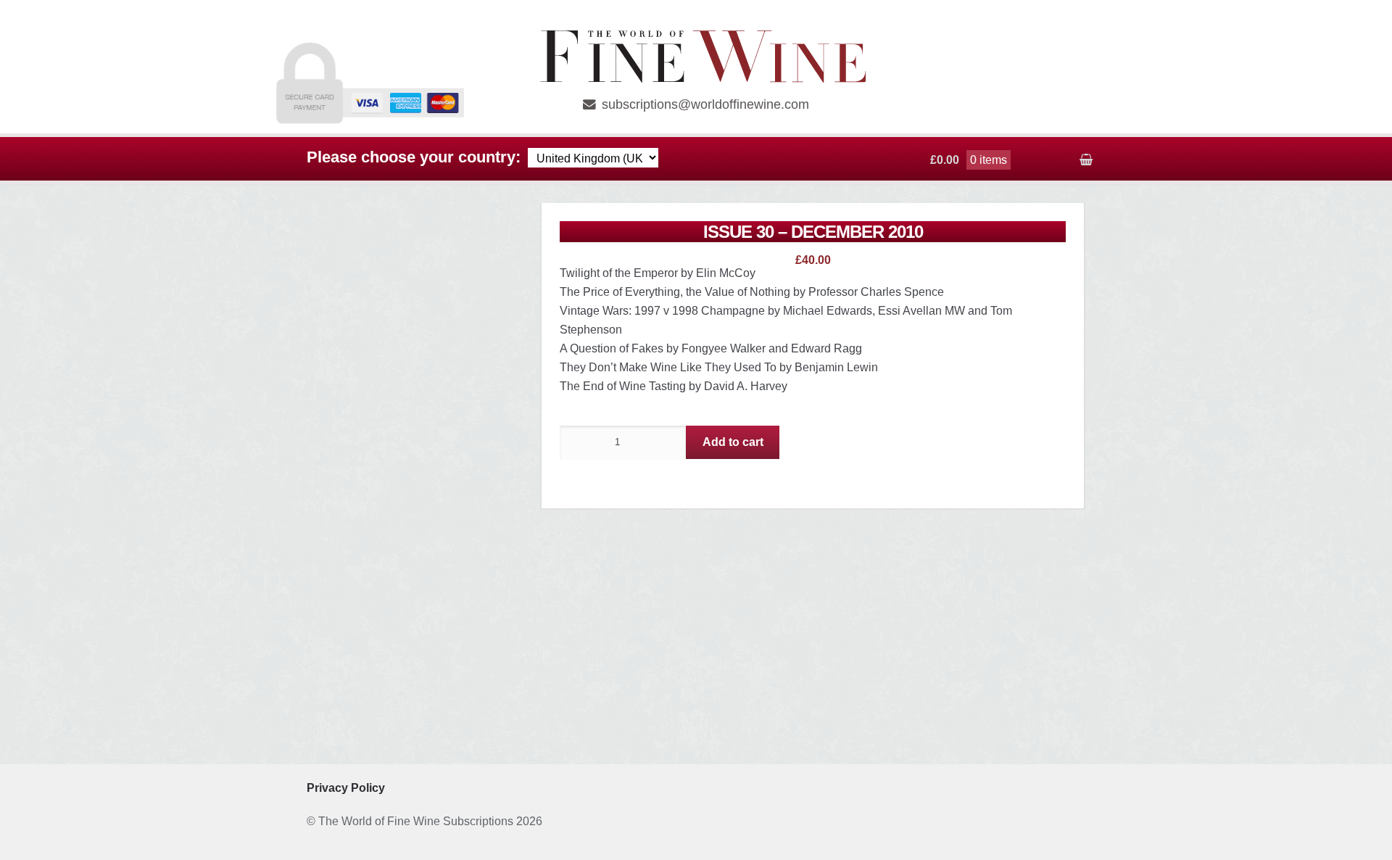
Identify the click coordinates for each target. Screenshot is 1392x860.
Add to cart (733, 442)
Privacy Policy (346, 788)
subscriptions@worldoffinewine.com (705, 104)
